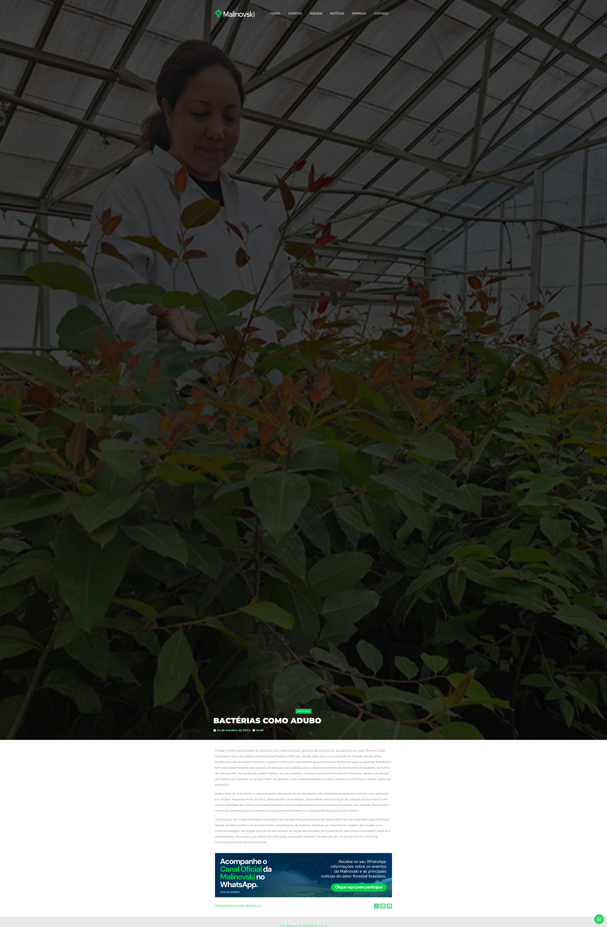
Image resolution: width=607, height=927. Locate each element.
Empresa (369, 9)
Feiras (310, 9)
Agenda (338, 9)
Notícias (353, 9)
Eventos (324, 9)
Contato (384, 9)
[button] (376, 898)
